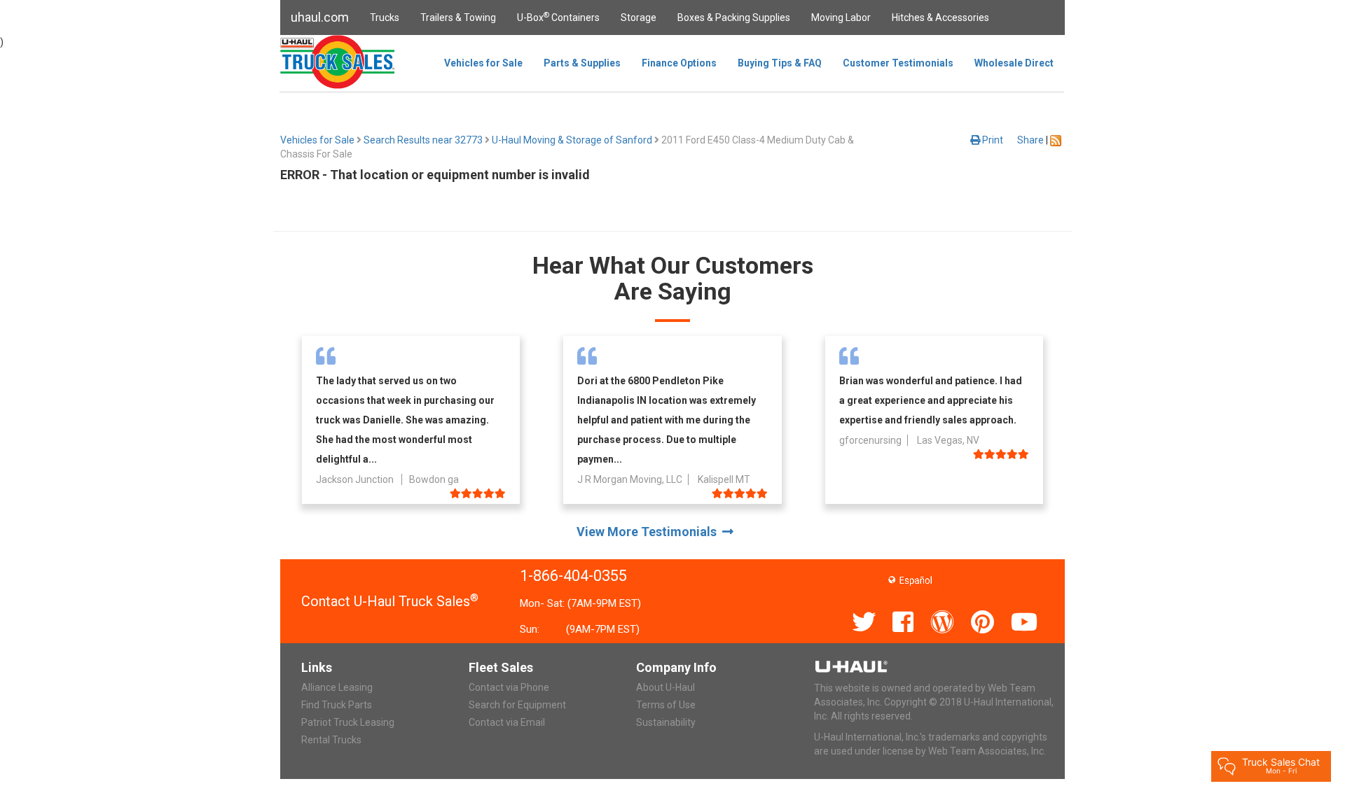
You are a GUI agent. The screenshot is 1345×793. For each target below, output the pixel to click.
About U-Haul (665, 687)
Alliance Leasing (337, 687)
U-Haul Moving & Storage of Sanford (572, 140)
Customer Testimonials (898, 63)
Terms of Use (666, 704)
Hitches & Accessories (940, 17)
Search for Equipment (517, 704)
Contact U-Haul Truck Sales (389, 601)
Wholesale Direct (1014, 63)
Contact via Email (507, 722)
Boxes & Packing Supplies (733, 17)
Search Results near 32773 (423, 140)
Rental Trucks (331, 739)
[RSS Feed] (1055, 140)
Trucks (384, 17)
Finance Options (679, 63)
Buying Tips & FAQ (780, 63)
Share (1030, 140)
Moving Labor (841, 17)
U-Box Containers (558, 16)
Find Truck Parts (336, 704)
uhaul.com (320, 17)
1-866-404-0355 (573, 575)
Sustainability (666, 722)
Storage (638, 17)
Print (991, 140)
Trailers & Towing (458, 17)
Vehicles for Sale (483, 63)
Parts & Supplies (582, 63)
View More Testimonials (649, 531)
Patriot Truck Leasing (347, 722)
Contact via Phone (509, 687)
